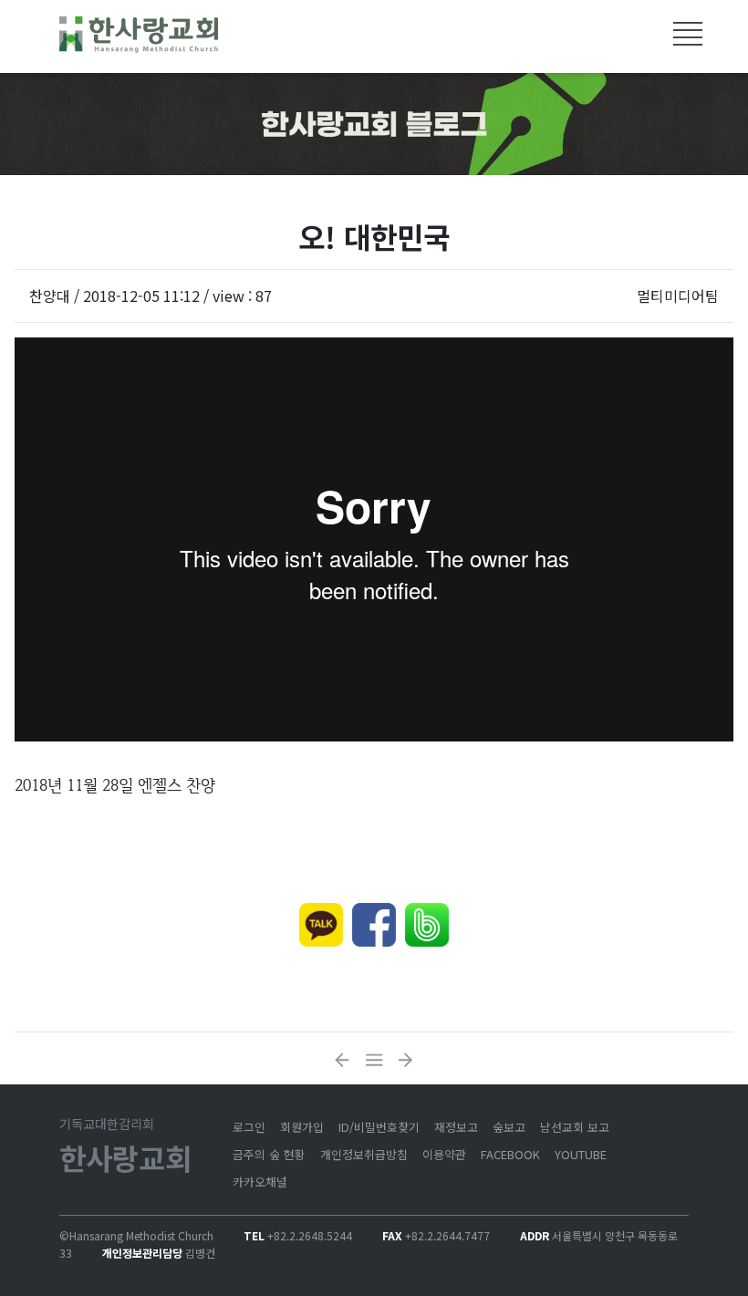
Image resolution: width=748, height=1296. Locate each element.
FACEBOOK (510, 1154)
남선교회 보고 (574, 1126)
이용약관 (444, 1154)
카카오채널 (260, 1181)
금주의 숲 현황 (269, 1154)
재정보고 (456, 1126)
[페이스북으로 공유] (374, 925)
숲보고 (509, 1126)
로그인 (249, 1126)
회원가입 (302, 1126)
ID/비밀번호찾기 (379, 1126)
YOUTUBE (581, 1154)
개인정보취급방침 (364, 1154)
